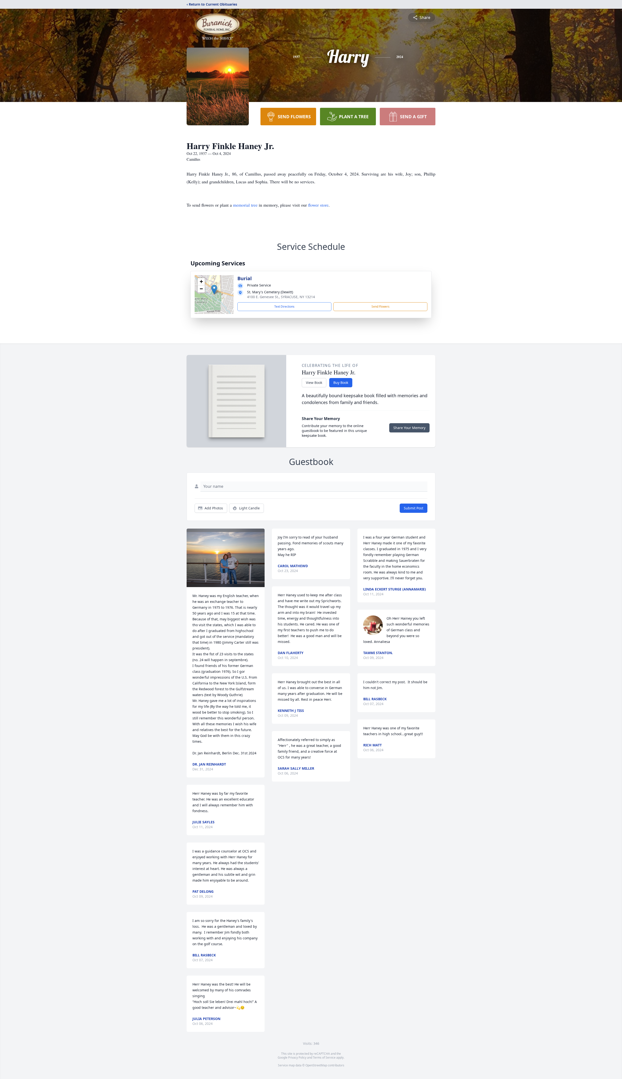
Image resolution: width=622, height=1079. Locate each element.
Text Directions (284, 306)
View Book (314, 382)
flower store (318, 205)
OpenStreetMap (316, 1065)
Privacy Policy (297, 1057)
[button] (214, 290)
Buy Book (340, 382)
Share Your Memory (409, 427)
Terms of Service (324, 1057)
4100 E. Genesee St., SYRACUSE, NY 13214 (281, 297)
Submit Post (413, 508)
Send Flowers (380, 306)
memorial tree (245, 205)
